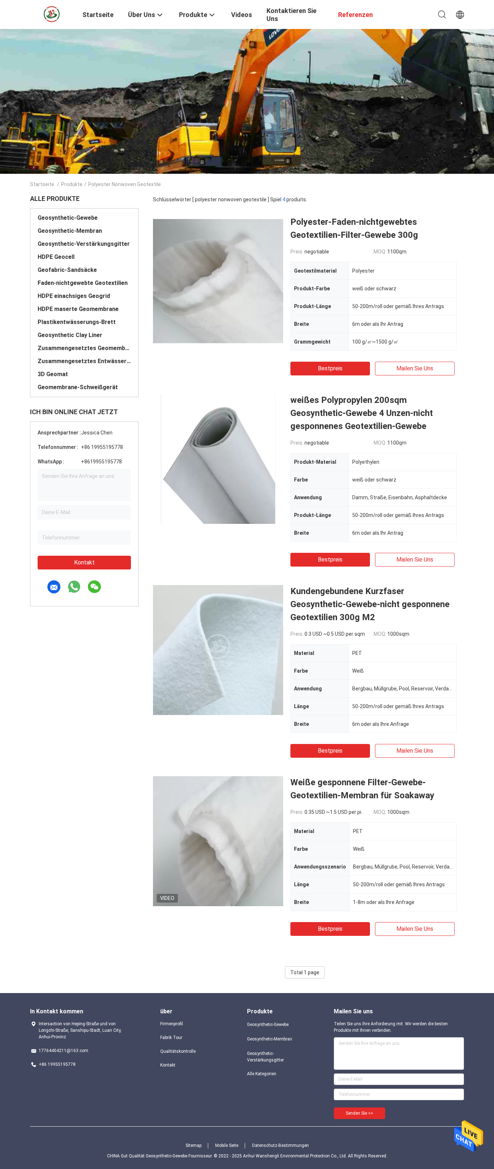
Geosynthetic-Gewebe (68, 217)
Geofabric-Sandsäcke (67, 269)
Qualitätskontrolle (178, 1051)
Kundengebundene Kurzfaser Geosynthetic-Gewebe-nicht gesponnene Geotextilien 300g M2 (370, 604)
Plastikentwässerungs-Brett (77, 322)
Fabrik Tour (171, 1037)
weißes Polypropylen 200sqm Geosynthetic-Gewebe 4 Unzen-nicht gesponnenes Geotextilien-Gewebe (361, 413)
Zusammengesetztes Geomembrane (84, 348)
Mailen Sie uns (414, 368)
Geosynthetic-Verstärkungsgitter (84, 243)
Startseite (42, 184)
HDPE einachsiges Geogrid (74, 296)
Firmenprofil (171, 1023)
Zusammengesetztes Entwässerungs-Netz (84, 361)
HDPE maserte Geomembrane (78, 309)
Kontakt (84, 562)
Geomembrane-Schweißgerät (78, 387)
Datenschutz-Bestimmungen (280, 1145)
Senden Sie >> (359, 1113)
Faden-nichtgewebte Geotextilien (83, 282)
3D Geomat (53, 374)
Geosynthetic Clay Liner (70, 335)
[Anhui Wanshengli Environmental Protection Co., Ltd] (52, 14)
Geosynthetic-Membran (70, 230)
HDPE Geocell (56, 256)
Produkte (71, 184)
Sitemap (193, 1145)
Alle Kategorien (261, 1073)
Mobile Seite (226, 1145)
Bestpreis (330, 368)
